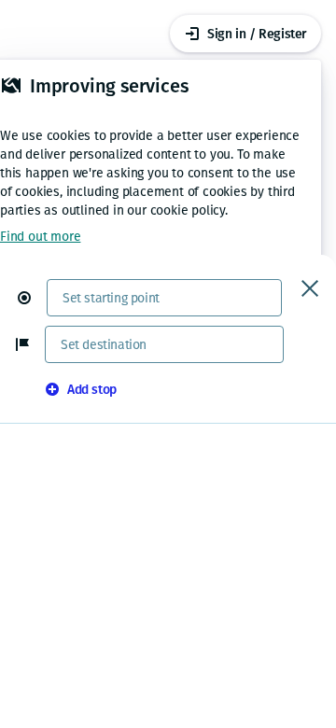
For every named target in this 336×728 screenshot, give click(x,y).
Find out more (40, 237)
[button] (32, 297)
